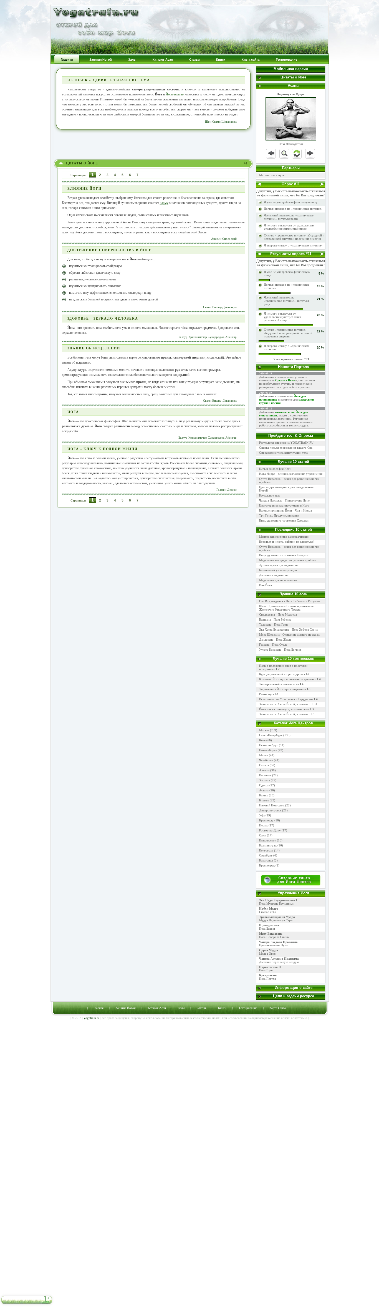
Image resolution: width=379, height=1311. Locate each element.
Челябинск (266, 760)
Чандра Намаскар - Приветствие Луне (284, 500)
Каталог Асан (157, 1007)
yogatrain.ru (92, 1017)
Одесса (264, 785)
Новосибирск (268, 750)
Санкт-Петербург (270, 735)
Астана (264, 790)
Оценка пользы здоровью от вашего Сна (285, 447)
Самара (264, 765)
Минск (263, 755)
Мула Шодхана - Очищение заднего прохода (289, 634)
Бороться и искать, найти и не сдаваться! (286, 541)
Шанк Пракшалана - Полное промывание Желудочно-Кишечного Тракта (286, 607)
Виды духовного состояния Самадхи (284, 520)
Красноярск (267, 865)
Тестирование (248, 1007)
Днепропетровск (270, 810)
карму (164, 203)
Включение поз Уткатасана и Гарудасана (288, 699)
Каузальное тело (270, 495)
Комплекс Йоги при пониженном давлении (290, 679)
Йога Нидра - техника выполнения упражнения (290, 473)
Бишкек (264, 800)
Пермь (263, 825)
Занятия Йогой (126, 1007)
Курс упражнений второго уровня (284, 674)
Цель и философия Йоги (275, 468)
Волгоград (266, 850)
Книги (222, 1007)
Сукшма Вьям (285, 380)
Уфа (262, 815)
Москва (264, 730)
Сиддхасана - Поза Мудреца (278, 614)
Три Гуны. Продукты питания (279, 515)
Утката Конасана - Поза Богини (280, 649)
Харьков (264, 780)
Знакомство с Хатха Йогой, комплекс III (288, 704)
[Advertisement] (153, 145)
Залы (181, 1007)
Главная (98, 1007)
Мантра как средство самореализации (284, 536)
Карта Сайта (277, 1007)
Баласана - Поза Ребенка (275, 619)
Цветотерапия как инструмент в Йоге (284, 505)
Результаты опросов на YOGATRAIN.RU (286, 442)
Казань (263, 795)
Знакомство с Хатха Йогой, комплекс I (287, 714)
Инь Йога (265, 585)
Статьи (201, 1007)
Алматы (264, 770)
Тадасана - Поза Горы (273, 624)
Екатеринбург (268, 745)
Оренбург (265, 855)
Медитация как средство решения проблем (287, 560)
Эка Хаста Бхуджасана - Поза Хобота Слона (288, 629)
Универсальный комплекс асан (281, 684)
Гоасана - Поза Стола (273, 644)
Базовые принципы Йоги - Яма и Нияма (285, 510)
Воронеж (265, 775)
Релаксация (268, 694)
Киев (262, 740)
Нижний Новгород (271, 805)
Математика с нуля (271, 175)
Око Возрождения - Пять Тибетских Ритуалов (289, 601)
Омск (262, 835)
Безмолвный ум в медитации (278, 570)
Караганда (266, 860)
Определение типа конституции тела (283, 452)
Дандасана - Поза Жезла (275, 639)
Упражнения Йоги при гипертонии (284, 689)
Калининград (268, 845)
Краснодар (266, 820)
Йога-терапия (175, 94)
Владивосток (267, 840)
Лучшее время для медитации (279, 565)
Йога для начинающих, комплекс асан (286, 709)
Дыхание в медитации (274, 575)
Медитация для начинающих (278, 580)
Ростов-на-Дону (270, 830)
